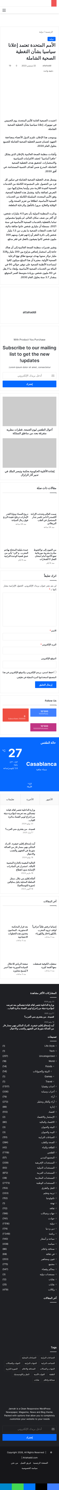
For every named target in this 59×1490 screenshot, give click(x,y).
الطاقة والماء (48, 1147)
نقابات (52, 1284)
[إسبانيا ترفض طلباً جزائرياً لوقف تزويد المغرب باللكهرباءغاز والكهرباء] (43, 916)
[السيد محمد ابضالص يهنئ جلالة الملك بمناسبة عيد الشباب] (11, 1332)
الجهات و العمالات (47, 1368)
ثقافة (52, 1208)
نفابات (52, 1279)
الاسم (53, 630)
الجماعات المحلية (29, 1357)
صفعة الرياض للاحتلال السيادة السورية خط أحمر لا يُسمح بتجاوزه (16, 967)
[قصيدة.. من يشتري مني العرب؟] (47, 833)
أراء (53, 1096)
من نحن (14, 1463)
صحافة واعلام (48, 1249)
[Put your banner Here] (29, 20)
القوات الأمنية (39, 1374)
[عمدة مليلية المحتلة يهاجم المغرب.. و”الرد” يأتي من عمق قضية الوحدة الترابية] (15, 539)
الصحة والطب (48, 1142)
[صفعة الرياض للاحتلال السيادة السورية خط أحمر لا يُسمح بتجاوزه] (15, 953)
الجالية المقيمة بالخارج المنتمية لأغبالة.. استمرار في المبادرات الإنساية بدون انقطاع (21, 866)
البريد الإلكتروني (48, 644)
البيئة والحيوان (48, 1127)
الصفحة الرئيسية (40, 1463)
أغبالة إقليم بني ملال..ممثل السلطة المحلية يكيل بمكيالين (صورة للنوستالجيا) (21, 882)
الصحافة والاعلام (28, 1368)
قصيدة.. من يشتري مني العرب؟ (20, 829)
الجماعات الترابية (47, 1137)
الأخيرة (30, 799)
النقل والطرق (48, 1188)
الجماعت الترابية (48, 1363)
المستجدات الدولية (46, 1167)
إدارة (52, 1106)
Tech (52, 1051)
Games (48, 1076)
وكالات (51, 1289)
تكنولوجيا (50, 1198)
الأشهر (49, 799)
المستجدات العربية (46, 1172)
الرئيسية (49, 31)
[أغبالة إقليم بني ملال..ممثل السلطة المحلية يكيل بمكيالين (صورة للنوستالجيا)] (47, 883)
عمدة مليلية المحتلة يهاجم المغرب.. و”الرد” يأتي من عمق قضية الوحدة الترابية (16, 552)
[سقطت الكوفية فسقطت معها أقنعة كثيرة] (43, 953)
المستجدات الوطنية (45, 1183)
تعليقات (10, 799)
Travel (49, 1081)
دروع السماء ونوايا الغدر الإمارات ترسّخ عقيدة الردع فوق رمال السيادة (15, 516)
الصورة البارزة (12, 1368)
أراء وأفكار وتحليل (46, 1101)
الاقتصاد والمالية (47, 1122)
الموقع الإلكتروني (48, 658)
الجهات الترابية (31, 1363)
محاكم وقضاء (48, 1269)
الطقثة (52, 1374)
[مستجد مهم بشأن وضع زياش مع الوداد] (48, 1310)
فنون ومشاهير (48, 1259)
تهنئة (52, 1203)
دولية (41, 31)
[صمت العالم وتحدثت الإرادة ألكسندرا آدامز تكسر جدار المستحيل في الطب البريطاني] (43, 503)
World (52, 1061)
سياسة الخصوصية (30, 1468)
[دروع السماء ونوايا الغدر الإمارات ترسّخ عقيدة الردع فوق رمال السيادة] (15, 503)
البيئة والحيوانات (41, 1071)
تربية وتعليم (49, 1193)
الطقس (51, 1152)
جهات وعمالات (48, 1213)
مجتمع (52, 1264)
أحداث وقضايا (48, 1086)
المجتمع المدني (47, 1157)
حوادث (51, 1218)
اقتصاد (52, 1112)
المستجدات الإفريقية (45, 1162)
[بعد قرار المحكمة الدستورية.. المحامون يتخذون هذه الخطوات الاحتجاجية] (15, 916)
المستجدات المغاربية (45, 1178)
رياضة (52, 1233)
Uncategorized (47, 1056)
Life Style (50, 1046)
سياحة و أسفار (47, 1238)
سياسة (51, 1244)
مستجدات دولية (47, 1274)
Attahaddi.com (30, 1457)
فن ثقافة (50, 1254)
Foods (48, 1066)
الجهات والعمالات (13, 1363)
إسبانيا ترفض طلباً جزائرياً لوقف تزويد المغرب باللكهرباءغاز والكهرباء (44, 930)
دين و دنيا (50, 1228)
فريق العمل (25, 1463)
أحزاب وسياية (48, 1091)
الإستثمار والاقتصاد (46, 1117)
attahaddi (47, 65)
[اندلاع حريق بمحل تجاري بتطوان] (29, 1333)
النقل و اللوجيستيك (21, 1374)
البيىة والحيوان (48, 1132)
